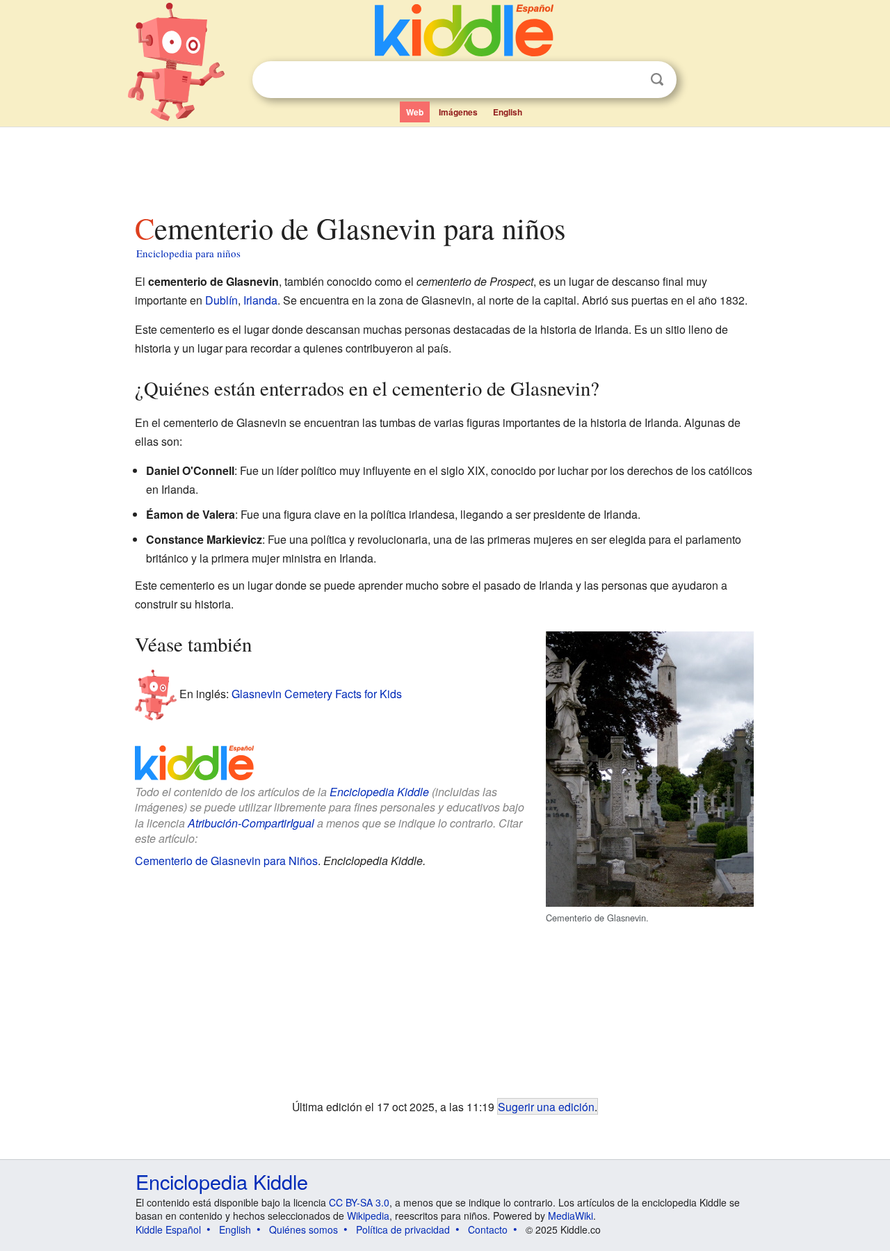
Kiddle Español (168, 1229)
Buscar (657, 79)
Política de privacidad (403, 1229)
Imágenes (458, 112)
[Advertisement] (444, 166)
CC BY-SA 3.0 (359, 1202)
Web (414, 112)
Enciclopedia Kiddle (379, 792)
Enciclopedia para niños (188, 253)
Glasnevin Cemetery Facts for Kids (317, 694)
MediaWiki (570, 1215)
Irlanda (260, 300)
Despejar (628, 80)
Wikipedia (368, 1215)
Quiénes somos (303, 1229)
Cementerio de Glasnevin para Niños (226, 861)
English (507, 112)
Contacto (488, 1229)
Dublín (221, 300)
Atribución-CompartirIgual (251, 823)
